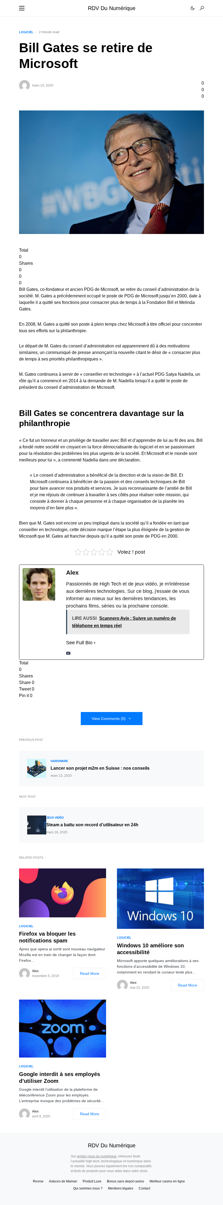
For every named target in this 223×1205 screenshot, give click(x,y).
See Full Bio (79, 642)
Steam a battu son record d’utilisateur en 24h (92, 824)
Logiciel (26, 32)
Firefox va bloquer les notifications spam (47, 937)
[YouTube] (68, 653)
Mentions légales (120, 1188)
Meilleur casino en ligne (167, 1181)
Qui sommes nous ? (88, 1188)
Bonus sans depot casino (125, 1181)
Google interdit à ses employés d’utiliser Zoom (59, 1077)
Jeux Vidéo (55, 817)
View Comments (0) (109, 718)
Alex (35, 971)
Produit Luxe (92, 1181)
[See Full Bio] (94, 642)
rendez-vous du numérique (97, 1156)
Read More (89, 973)
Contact (144, 1188)
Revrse (38, 1181)
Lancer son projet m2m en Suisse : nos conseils (100, 768)
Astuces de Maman (63, 1181)
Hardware (59, 761)
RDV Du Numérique (111, 8)
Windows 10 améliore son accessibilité (150, 948)
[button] (21, 8)
